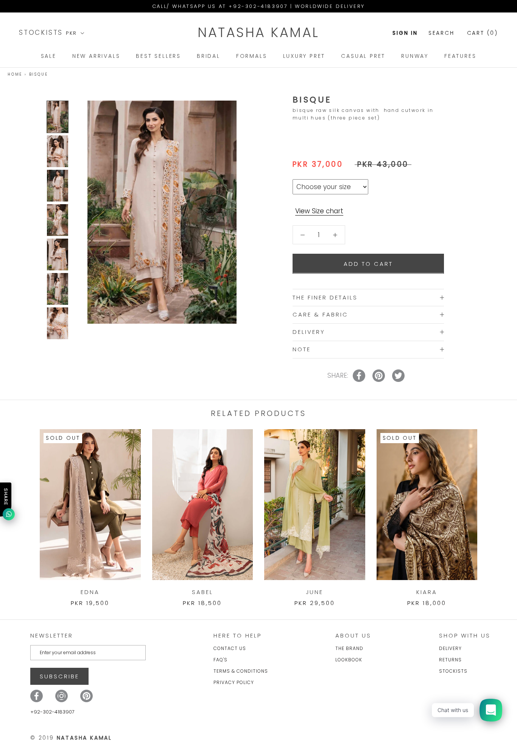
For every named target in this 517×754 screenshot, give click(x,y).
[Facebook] (36, 696)
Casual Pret (363, 56)
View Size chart (319, 211)
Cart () (482, 33)
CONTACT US (229, 648)
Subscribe (59, 676)
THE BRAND (349, 648)
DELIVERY (309, 332)
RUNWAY (414, 56)
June (314, 592)
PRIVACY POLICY (233, 682)
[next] (493, 509)
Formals (251, 56)
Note (302, 349)
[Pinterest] (86, 696)
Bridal (208, 56)
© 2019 (71, 738)
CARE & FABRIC (320, 314)
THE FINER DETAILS (325, 297)
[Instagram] (61, 696)
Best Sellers (158, 56)
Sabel (202, 592)
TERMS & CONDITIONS (240, 671)
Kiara (426, 592)
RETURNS (450, 659)
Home (15, 74)
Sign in (405, 33)
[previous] (23, 509)
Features (460, 56)
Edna (90, 592)
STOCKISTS (42, 32)
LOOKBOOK (348, 659)
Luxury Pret (304, 56)
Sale (48, 56)
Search (441, 33)
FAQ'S (220, 659)
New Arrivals (96, 56)
